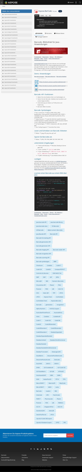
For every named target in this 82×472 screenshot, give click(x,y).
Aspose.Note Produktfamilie (10, 46)
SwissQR (51, 411)
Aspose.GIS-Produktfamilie (9, 58)
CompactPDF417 (60, 269)
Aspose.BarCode (47, 11)
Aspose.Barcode (56, 301)
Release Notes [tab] (59, 33)
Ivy (46, 15)
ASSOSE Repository (61, 161)
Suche (45, 58)
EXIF (44, 277)
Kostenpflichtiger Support (69, 457)
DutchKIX (39, 363)
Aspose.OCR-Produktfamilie (10, 43)
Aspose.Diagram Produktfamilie (10, 38)
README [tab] (39, 33)
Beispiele (36, 58)
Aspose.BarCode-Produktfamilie (11, 35)
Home (3, 6)
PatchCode (56, 395)
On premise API (41, 285)
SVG (37, 293)
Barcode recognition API (43, 254)
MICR (49, 387)
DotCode (57, 360)
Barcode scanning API (42, 257)
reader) (48, 391)
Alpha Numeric (40, 308)
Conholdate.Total (41, 301)
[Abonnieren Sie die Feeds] (51, 449)
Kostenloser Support (47, 457)
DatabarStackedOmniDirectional (46, 348)
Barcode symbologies (42, 261)
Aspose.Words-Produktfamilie (10, 17)
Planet (52, 285)
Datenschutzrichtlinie (35, 469)
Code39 (48, 269)
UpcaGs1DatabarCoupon (44, 422)
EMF (37, 277)
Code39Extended (50, 324)
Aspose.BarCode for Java (40, 63)
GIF (51, 277)
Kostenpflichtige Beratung (8, 460)
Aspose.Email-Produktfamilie (10, 26)
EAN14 (56, 363)
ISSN (37, 379)
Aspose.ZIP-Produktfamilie (9, 61)
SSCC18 (60, 289)
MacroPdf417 (40, 383)
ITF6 (64, 379)
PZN (46, 289)
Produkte (24, 455)
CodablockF (56, 316)
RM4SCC (60, 403)
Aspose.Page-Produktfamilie (10, 64)
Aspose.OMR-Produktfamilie (10, 73)
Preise (64, 455)
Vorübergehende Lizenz (40, 60)
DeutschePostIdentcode (54, 356)
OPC (47, 395)
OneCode (39, 395)
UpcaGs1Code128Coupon (44, 418)
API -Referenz (58, 57)
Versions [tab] (49, 33)
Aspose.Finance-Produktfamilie (10, 79)
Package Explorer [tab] (42, 37)
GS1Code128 (61, 367)
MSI (47, 281)
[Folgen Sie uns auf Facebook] (31, 449)
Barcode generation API (43, 242)
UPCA (61, 293)
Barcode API (53, 234)
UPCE (38, 297)
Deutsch (71, 2)
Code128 (39, 269)
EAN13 (48, 363)
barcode (38, 305)
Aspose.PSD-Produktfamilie (10, 67)
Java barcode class (41, 226)
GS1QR (52, 371)
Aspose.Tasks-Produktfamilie (10, 40)
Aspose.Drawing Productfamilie (10, 82)
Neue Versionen (46, 455)
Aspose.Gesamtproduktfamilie (10, 14)
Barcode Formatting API (43, 238)
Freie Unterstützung (54, 58)
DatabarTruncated (42, 352)
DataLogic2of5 (56, 352)
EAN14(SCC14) (57, 273)
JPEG (57, 277)
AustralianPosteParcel (43, 312)
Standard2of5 (40, 411)
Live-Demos (25, 457)
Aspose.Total (48, 297)
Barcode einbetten (61, 76)
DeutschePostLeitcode (43, 360)
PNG (59, 285)
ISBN (51, 375)
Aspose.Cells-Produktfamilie (10, 23)
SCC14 (38, 407)
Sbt (50, 15)
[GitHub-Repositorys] (48, 449)
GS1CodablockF (48, 367)
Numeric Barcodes (58, 281)
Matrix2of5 (52, 383)
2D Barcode (39, 230)
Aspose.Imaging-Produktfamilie (10, 32)
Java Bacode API (41, 234)
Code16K (57, 320)
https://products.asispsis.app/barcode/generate (52, 82)
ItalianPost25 (47, 379)
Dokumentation (5, 457)
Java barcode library (57, 222)
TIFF (54, 293)
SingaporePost (48, 407)
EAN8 (38, 367)
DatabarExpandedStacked (44, 336)
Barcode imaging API (42, 250)
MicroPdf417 (40, 387)
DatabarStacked (41, 344)
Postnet (38, 289)
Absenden (70, 435)
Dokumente (45, 57)
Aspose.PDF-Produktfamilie (10, 20)
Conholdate (59, 297)
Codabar (49, 265)
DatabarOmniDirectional (57, 340)
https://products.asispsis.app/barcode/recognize (52, 85)
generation (49, 305)
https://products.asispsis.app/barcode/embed (51, 89)
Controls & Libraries (42, 273)
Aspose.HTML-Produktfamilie (10, 55)
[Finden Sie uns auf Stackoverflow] (41, 449)
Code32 (38, 324)
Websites (44, 460)
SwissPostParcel (41, 415)
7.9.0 (60, 11)
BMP (55, 261)
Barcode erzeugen (39, 76)
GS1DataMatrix (40, 371)
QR (53, 289)
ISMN (58, 375)
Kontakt (49, 469)
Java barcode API (41, 222)
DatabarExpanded (56, 332)
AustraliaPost (58, 312)
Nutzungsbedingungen (43, 469)
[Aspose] (11, 2)
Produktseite (37, 57)
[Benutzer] (76, 2)
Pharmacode (49, 399)
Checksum (39, 265)
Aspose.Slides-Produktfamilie (10, 29)
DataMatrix (39, 356)
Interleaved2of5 (41, 375)
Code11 (58, 265)
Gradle (42, 15)
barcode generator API (43, 246)
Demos (51, 57)
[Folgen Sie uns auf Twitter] (34, 449)
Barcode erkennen (50, 76)
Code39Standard (41, 328)
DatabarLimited (41, 340)
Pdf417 (38, 399)
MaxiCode (62, 383)
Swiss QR (46, 293)
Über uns (65, 460)
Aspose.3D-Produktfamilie (9, 52)
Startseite (3, 455)
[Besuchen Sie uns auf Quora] (44, 449)
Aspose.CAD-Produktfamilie (10, 49)
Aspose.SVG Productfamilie (10, 76)
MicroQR (39, 281)
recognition (60, 305)
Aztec (38, 316)
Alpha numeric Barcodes (55, 230)
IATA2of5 (61, 371)
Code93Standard (41, 332)
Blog (42, 58)
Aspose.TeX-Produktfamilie (10, 88)
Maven (37, 15)
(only (57, 387)
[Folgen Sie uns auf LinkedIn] (38, 449)
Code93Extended (56, 328)
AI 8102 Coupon (54, 308)
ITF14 (57, 379)
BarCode (39, 391)
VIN (65, 422)
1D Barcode (55, 226)
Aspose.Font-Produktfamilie (10, 85)
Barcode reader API (59, 250)
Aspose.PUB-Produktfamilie (10, 70)
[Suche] (80, 2)
